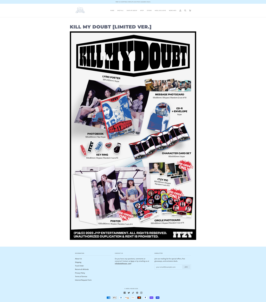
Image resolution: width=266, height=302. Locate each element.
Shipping (78, 262)
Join (186, 267)
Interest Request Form (83, 280)
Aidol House (130, 288)
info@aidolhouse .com (123, 263)
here (132, 261)
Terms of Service (81, 276)
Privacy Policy (80, 273)
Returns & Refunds (82, 269)
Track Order (79, 266)
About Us (78, 259)
